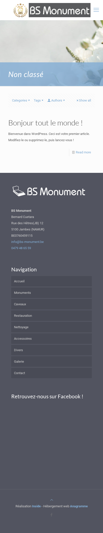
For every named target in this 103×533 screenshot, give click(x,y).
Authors (56, 100)
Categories (19, 100)
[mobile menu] (96, 10)
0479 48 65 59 (21, 248)
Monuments (22, 293)
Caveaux (20, 304)
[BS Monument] (51, 9)
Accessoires (23, 338)
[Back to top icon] (51, 500)
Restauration (23, 316)
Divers (18, 350)
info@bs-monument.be (27, 242)
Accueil (19, 281)
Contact (19, 373)
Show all (85, 100)
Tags (37, 100)
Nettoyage (21, 327)
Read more (83, 152)
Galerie (19, 361)
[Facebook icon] (52, 515)
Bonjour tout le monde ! (45, 122)
